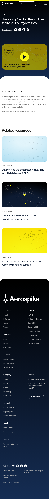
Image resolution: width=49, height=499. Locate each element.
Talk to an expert (27, 4)
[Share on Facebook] (23, 29)
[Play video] (24, 56)
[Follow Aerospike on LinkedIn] (25, 465)
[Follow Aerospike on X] (21, 465)
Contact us (35, 396)
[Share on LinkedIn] (15, 29)
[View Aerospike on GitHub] (8, 465)
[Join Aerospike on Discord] (4, 465)
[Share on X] (19, 29)
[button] (40, 4)
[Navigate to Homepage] (7, 4)
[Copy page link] (27, 29)
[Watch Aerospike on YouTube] (17, 465)
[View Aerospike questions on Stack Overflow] (13, 465)
